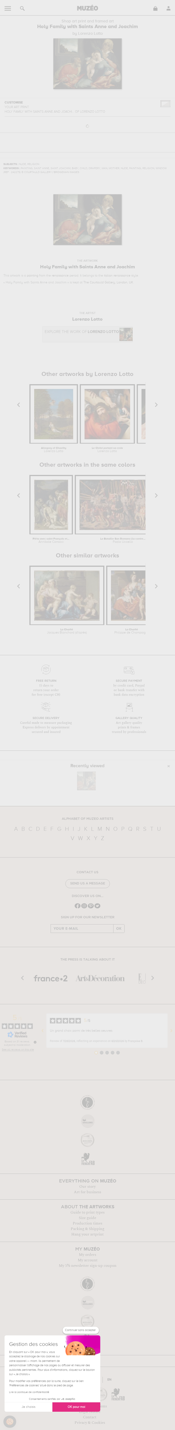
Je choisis (28, 1407)
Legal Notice (89, 1412)
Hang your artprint (87, 1234)
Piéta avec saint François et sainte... (51, 540)
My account (88, 1260)
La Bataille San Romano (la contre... (122, 540)
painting (32, 275)
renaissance (60, 275)
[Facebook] (77, 907)
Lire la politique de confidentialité (29, 1392)
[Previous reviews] (42, 1031)
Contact (89, 1417)
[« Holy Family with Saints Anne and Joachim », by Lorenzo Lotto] (86, 781)
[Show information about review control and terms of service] (35, 1042)
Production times (87, 1223)
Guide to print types (87, 1212)
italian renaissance (117, 275)
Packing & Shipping (87, 1229)
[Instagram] (84, 907)
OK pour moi (76, 1407)
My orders (87, 1255)
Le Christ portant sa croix (107, 450)
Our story (87, 1187)
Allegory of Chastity (53, 450)
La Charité (67, 631)
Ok (119, 928)
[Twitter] (97, 907)
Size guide (87, 1218)
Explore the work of (82, 332)
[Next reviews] (171, 1031)
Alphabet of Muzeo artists (87, 819)
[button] (9, 1422)
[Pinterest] (91, 907)
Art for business (87, 1192)
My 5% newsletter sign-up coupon (87, 1266)
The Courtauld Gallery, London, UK (108, 282)
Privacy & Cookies (90, 1423)
